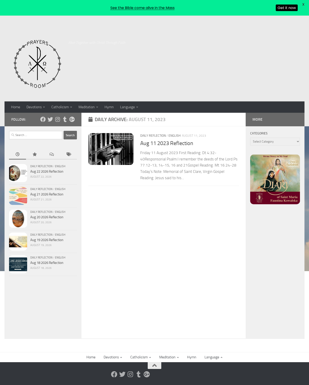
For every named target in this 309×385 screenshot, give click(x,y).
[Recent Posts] (17, 155)
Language (127, 107)
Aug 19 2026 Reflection (46, 240)
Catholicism (60, 107)
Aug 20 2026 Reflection (46, 217)
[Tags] (68, 155)
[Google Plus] (72, 119)
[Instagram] (57, 119)
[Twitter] (50, 119)
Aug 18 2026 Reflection (46, 263)
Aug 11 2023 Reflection (166, 143)
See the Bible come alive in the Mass (142, 7)
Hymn (109, 107)
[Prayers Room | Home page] (37, 64)
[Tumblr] (64, 119)
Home (15, 107)
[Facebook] (43, 119)
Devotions (34, 107)
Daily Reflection (153, 136)
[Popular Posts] (34, 155)
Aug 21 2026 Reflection (46, 194)
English (175, 136)
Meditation (86, 107)
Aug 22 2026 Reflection (46, 171)
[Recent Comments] (51, 155)
